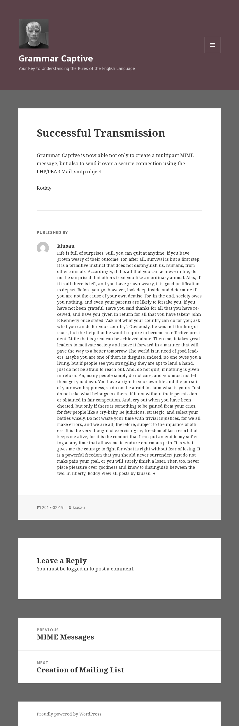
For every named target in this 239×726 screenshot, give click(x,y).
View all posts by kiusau (126, 473)
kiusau (79, 507)
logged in (77, 568)
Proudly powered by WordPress (69, 714)
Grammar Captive (55, 58)
